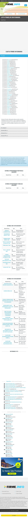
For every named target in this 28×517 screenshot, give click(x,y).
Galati (8, 83)
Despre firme (8, 381)
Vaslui (8, 112)
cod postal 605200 (9, 426)
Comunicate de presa (6, 493)
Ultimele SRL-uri (4, 130)
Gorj (8, 85)
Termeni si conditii (14, 510)
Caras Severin (10, 75)
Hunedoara (9, 89)
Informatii (24, 513)
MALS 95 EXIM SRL (9, 404)
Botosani (9, 68)
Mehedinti (9, 95)
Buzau (8, 72)
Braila (8, 70)
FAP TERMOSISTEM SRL (10, 398)
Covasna (9, 79)
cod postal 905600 (9, 414)
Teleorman (9, 107)
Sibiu (8, 104)
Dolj (8, 81)
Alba (8, 61)
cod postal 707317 (9, 441)
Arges (8, 63)
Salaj (8, 102)
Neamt (8, 98)
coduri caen (18, 491)
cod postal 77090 (8, 418)
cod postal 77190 (8, 453)
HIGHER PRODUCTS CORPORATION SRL (14, 394)
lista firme (3, 19)
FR (5, 0)
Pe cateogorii (3, 127)
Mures (8, 97)
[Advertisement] (14, 36)
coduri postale (19, 493)
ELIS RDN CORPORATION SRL (11, 390)
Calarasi (9, 74)
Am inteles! (14, 515)
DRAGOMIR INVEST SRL (10, 407)
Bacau (8, 64)
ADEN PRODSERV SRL (10, 383)
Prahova (9, 100)
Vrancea (9, 114)
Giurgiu (8, 84)
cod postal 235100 (9, 437)
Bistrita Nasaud (10, 67)
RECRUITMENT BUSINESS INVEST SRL (13, 402)
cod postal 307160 (9, 430)
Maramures (9, 94)
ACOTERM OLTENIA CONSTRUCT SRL (13, 391)
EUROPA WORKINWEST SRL (11, 385)
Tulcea (8, 110)
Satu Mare (9, 103)
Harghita (9, 87)
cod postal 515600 (9, 445)
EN (3, 0)
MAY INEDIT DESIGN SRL (10, 408)
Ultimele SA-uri (4, 133)
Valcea (8, 111)
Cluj (8, 76)
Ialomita (9, 90)
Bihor (8, 66)
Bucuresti (9, 59)
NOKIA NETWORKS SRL (10, 386)
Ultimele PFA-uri (4, 135)
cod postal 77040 (8, 433)
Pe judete (3, 55)
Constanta (9, 78)
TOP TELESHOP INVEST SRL (11, 396)
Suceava (9, 106)
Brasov (8, 71)
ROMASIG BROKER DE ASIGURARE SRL (13, 399)
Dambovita (9, 80)
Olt (8, 99)
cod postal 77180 (8, 449)
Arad (8, 62)
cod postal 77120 (8, 422)
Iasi (8, 91)
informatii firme (5, 491)
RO (2, 0)
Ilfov (8, 93)
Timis (8, 108)
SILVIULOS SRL (8, 406)
